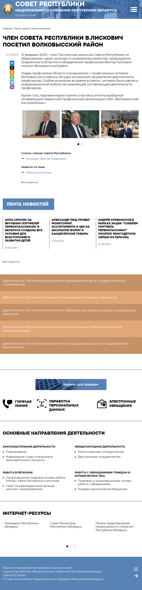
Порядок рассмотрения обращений (102, 489)
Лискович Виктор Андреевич (46, 158)
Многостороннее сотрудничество (101, 451)
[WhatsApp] (12, 77)
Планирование (16, 451)
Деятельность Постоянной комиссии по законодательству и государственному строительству (64, 282)
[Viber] (12, 87)
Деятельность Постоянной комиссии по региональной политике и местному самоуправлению (62, 328)
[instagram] (136, 569)
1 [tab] (78, 144)
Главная (7, 28)
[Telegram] (12, 82)
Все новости (29, 182)
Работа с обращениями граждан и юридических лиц (102, 474)
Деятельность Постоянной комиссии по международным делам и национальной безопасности (66, 345)
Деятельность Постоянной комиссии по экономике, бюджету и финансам (60, 297)
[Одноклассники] (12, 72)
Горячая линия (23, 404)
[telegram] (136, 576)
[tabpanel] (41, 124)
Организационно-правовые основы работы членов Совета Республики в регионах (36, 479)
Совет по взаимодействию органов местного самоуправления (30, 487)
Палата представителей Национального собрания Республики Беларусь (114, 526)
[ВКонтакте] (12, 63)
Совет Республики (66, 6)
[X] (12, 67)
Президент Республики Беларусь (21, 524)
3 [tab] (75, 546)
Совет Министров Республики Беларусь (66, 524)
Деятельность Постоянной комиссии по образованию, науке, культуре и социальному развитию (69, 312)
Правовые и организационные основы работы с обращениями (104, 482)
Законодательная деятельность (29, 446)
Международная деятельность (100, 446)
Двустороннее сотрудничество (99, 456)
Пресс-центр (21, 28)
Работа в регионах (39, 172)
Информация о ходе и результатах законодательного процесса (29, 458)
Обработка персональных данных (64, 405)
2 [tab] (82, 144)
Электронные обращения (122, 403)
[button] (133, 9)
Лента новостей (40, 28)
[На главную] (8, 9)
